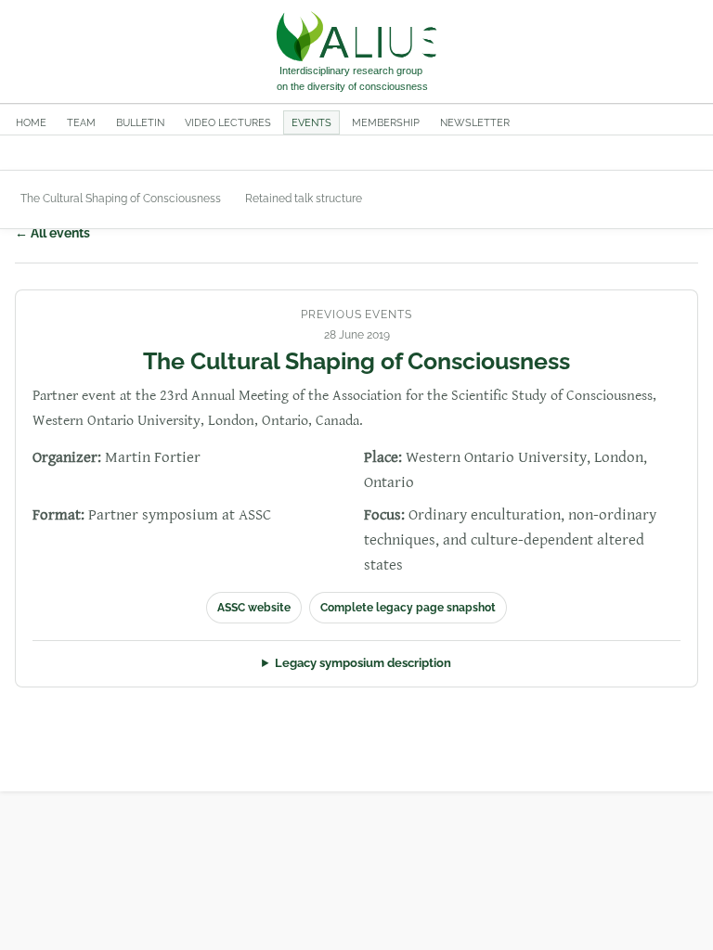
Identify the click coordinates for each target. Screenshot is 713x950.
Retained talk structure (303, 198)
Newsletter (475, 122)
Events (311, 122)
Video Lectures (228, 122)
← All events (52, 232)
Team (81, 122)
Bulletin (140, 122)
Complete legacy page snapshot (408, 607)
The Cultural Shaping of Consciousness (120, 198)
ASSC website (254, 607)
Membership (386, 122)
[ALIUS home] (356, 51)
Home (31, 122)
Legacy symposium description (363, 663)
